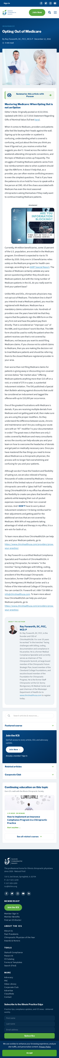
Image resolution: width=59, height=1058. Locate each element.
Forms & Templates (13, 962)
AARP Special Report (39, 267)
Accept (29, 1053)
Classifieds (9, 993)
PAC (6, 980)
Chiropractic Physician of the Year (19, 937)
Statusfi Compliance (13, 952)
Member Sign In (11, 913)
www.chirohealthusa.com (30, 695)
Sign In (7, 3)
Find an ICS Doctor (12, 920)
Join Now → (14, 749)
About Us (8, 930)
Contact (8, 997)
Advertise (8, 990)
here (37, 119)
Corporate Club (11, 987)
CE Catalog (9, 959)
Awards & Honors (12, 940)
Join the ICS (13, 907)
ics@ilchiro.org (10, 886)
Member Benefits (12, 916)
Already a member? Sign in (16, 756)
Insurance (8, 26)
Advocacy (8, 977)
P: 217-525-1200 (11, 880)
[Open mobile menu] (55, 12)
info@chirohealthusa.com (17, 594)
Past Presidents (11, 934)
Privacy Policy (45, 1046)
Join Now (37, 12)
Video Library (10, 984)
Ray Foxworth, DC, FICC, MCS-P (33, 628)
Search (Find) (10, 965)
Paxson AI (8, 955)
